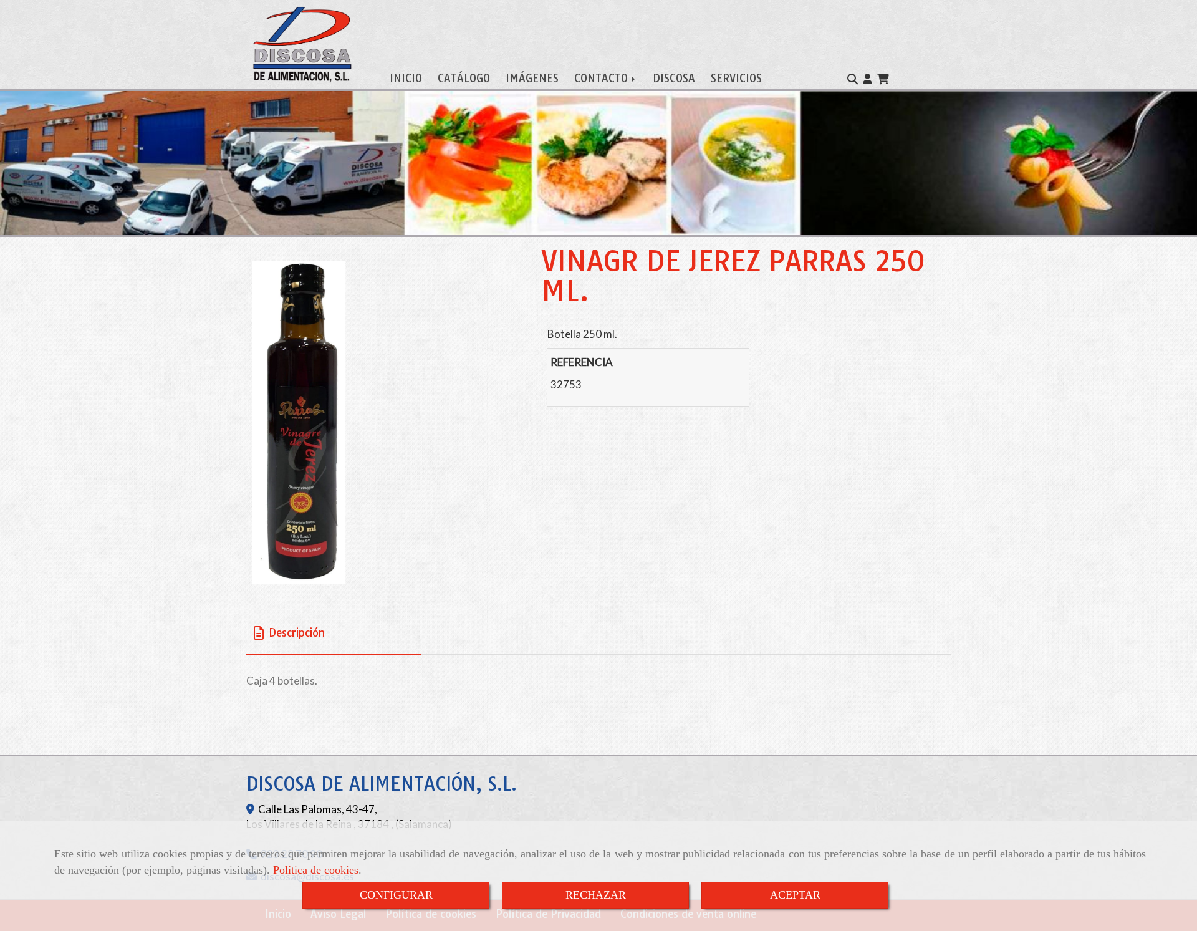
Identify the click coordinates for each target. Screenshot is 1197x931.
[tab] (333, 632)
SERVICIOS (736, 78)
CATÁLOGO (464, 78)
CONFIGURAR (396, 895)
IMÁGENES (532, 78)
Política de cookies (315, 870)
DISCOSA (674, 78)
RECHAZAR (595, 895)
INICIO (406, 78)
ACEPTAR (795, 895)
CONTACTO (602, 78)
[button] (867, 79)
